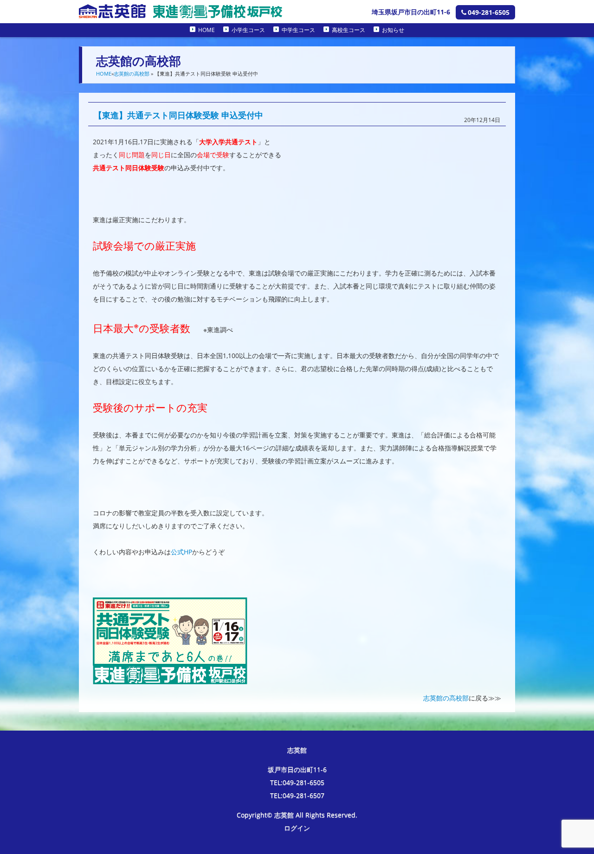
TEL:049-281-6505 (297, 782)
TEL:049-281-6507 (297, 795)
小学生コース (248, 30)
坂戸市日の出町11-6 (297, 769)
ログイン (297, 827)
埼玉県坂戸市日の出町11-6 (411, 11)
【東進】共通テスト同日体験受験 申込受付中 (178, 115)
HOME (206, 30)
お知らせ (393, 30)
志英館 (297, 749)
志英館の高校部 (131, 73)
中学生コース (298, 30)
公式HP (181, 551)
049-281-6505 (489, 12)
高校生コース (348, 30)
